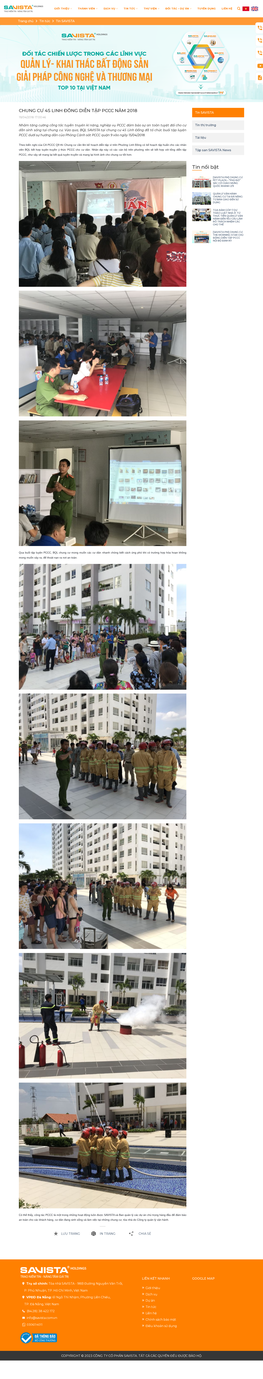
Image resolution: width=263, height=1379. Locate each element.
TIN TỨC (129, 8)
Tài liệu (200, 137)
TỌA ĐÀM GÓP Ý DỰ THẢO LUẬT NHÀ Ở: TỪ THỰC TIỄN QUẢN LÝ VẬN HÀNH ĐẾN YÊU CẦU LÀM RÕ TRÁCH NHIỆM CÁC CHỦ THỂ (228, 217)
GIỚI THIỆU (62, 8)
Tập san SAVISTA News (213, 150)
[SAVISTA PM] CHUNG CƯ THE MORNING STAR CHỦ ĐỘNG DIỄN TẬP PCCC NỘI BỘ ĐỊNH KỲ (228, 236)
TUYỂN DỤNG (206, 8)
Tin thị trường (205, 125)
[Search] (238, 8)
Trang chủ (26, 21)
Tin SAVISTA (65, 21)
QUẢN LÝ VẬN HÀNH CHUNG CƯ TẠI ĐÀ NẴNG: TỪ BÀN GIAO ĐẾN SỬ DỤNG (228, 198)
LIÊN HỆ (227, 8)
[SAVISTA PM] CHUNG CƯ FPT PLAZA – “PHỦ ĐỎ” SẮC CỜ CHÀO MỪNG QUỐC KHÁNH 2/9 (228, 181)
